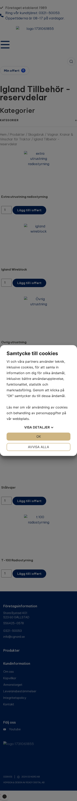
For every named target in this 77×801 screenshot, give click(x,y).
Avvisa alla (38, 447)
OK (38, 436)
